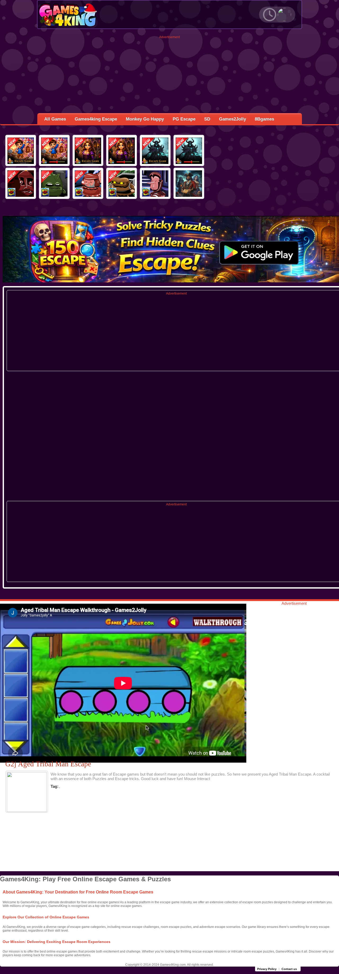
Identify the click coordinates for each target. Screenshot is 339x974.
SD (207, 119)
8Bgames (264, 119)
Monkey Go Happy (145, 119)
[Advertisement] (169, 76)
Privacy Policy (266, 969)
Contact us (289, 969)
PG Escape (184, 119)
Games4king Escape (96, 119)
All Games (55, 119)
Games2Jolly (232, 119)
